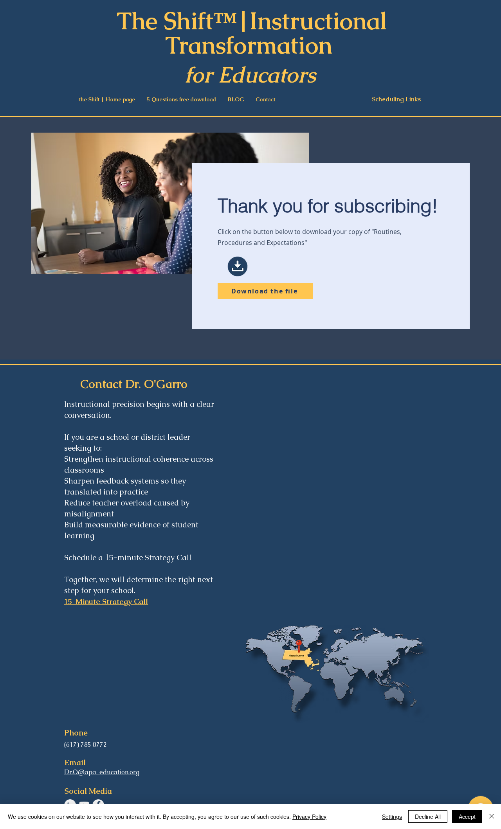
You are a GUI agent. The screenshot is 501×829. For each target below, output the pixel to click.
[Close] (491, 816)
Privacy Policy (309, 816)
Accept (467, 816)
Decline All (428, 816)
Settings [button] (392, 816)
